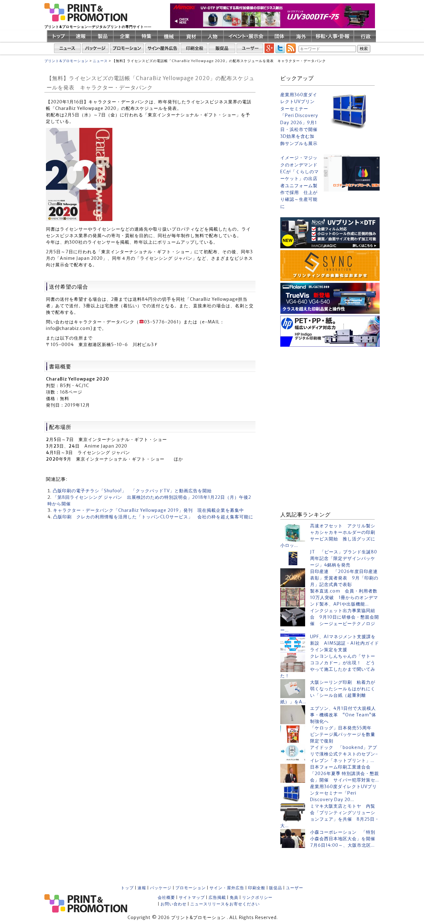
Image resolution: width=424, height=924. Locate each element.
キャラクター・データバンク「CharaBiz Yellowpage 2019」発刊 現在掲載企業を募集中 (148, 510)
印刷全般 (256, 888)
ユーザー (294, 888)
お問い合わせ (173, 904)
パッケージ (161, 888)
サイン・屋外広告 (227, 888)
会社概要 (166, 897)
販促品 (275, 888)
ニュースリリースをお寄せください (225, 904)
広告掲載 (217, 897)
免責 (234, 897)
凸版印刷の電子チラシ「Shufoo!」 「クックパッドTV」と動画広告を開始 (132, 491)
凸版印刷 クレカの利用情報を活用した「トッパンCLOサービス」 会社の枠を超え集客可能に (153, 517)
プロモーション (190, 888)
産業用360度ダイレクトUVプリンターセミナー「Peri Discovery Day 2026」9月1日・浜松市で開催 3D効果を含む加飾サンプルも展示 (299, 119)
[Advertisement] (330, 387)
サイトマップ (192, 897)
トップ (127, 888)
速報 (142, 888)
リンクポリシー (257, 897)
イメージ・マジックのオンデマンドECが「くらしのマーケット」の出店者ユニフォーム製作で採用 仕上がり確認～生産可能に (299, 182)
